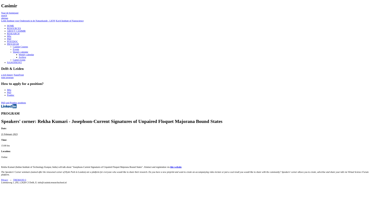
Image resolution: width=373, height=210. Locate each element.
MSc (9, 36)
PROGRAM (13, 44)
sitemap (4, 18)
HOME (10, 25)
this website (176, 167)
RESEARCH (13, 33)
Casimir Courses (20, 47)
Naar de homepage (10, 13)
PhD (9, 39)
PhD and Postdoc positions (13, 103)
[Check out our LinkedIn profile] (9, 107)
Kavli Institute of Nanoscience (70, 21)
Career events (19, 60)
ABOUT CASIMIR (16, 31)
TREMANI (19, 180)
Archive (22, 57)
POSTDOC (12, 41)
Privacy (4, 180)
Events (16, 49)
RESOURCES (14, 28)
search (4, 15)
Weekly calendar (20, 52)
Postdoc (10, 95)
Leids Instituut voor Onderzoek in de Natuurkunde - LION (28, 21)
